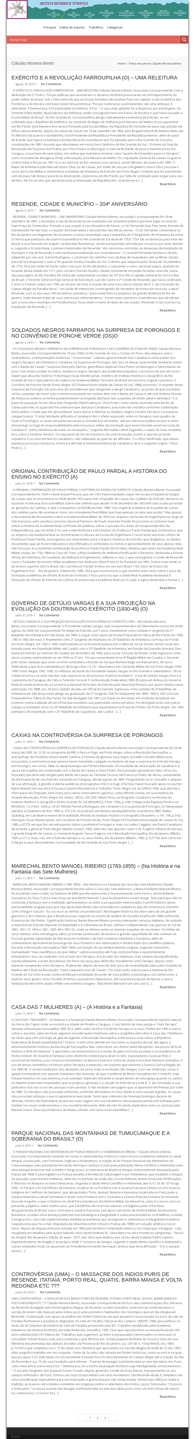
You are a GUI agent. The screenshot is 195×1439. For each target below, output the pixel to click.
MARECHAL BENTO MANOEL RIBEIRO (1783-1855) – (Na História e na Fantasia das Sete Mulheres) (95, 869)
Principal (50, 27)
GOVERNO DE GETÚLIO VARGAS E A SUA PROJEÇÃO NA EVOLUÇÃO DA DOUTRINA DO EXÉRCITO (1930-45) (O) (83, 606)
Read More (168, 184)
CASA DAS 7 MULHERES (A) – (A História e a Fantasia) (76, 1007)
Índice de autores (140, 63)
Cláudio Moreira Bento (166, 63)
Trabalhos (96, 27)
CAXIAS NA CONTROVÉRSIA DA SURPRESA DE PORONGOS (87, 735)
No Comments (51, 84)
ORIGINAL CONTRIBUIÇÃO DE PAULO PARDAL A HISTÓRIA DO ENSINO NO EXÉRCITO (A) (89, 474)
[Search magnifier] (184, 40)
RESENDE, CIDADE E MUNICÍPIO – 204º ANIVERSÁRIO (79, 204)
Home (122, 63)
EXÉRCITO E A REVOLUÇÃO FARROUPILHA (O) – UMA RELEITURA (94, 78)
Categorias (115, 27)
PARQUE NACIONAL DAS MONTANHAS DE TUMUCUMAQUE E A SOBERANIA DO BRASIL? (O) (90, 1136)
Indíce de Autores (72, 27)
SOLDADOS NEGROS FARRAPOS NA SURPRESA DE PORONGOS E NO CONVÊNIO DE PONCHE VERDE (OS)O (95, 333)
